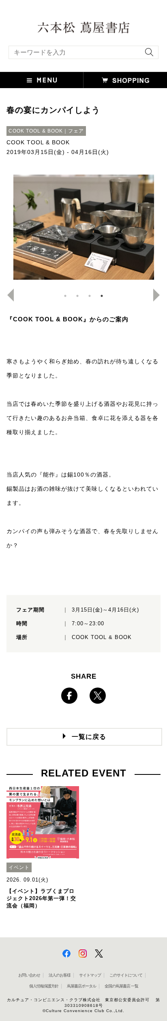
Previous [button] (7, 295)
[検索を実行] (147, 54)
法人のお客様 (60, 975)
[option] (83, 227)
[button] (42, 80)
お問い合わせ (29, 975)
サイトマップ (90, 975)
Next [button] (159, 295)
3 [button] (90, 296)
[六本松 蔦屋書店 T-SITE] (83, 26)
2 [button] (77, 296)
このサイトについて (125, 975)
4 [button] (102, 296)
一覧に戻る (89, 736)
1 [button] (65, 296)
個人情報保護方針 (43, 986)
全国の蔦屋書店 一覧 (121, 986)
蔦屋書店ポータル (81, 986)
